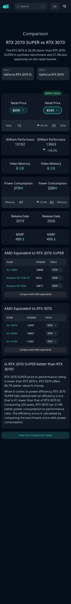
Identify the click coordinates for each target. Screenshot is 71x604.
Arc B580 (12, 333)
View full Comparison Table (35, 435)
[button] (18, 110)
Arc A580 (12, 270)
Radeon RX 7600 (16, 286)
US (54, 6)
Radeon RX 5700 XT (18, 278)
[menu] (64, 6)
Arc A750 (12, 341)
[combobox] (31, 6)
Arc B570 (12, 325)
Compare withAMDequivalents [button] (35, 294)
